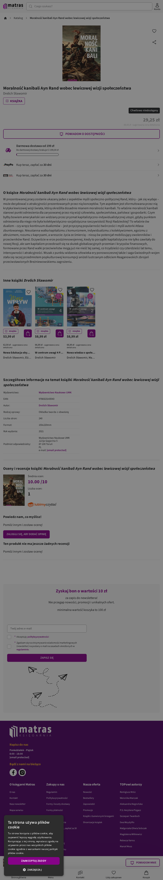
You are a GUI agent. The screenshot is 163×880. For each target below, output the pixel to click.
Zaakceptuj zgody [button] (33, 860)
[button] (34, 869)
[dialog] (34, 845)
